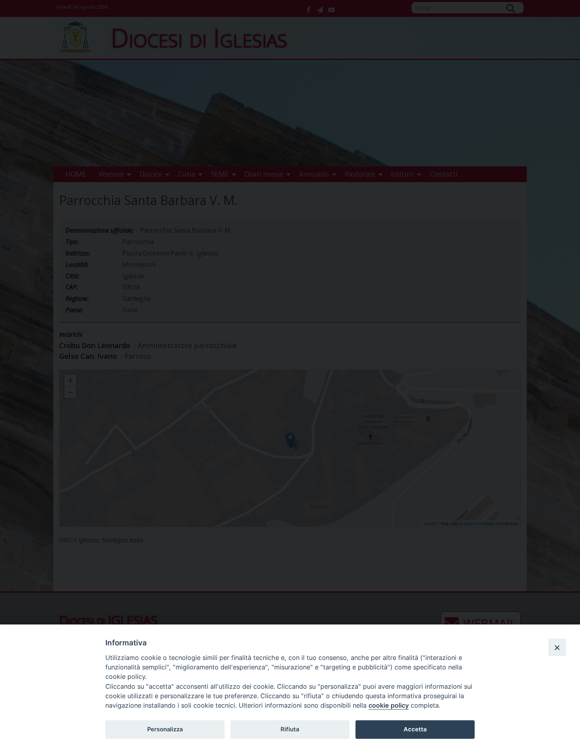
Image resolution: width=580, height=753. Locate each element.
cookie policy (389, 705)
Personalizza (165, 729)
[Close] (557, 647)
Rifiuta (290, 729)
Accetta (415, 729)
